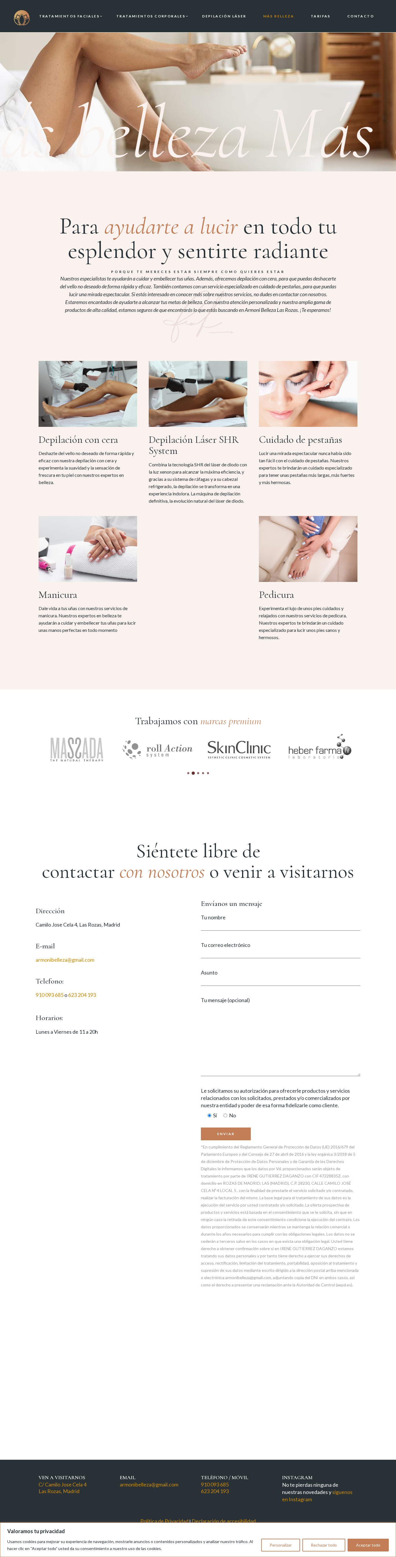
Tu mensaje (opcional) (225, 1000)
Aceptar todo (368, 1544)
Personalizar (281, 1544)
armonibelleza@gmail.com (65, 960)
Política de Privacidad (164, 1521)
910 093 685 (49, 995)
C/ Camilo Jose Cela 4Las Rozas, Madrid (62, 1487)
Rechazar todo (324, 1544)
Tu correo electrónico (225, 945)
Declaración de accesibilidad (224, 1521)
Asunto (209, 972)
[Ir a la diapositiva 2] (193, 773)
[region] (198, 1539)
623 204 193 (82, 995)
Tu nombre (213, 917)
